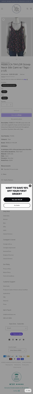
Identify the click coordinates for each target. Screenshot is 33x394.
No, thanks (17, 205)
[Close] (30, 186)
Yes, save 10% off (17, 199)
